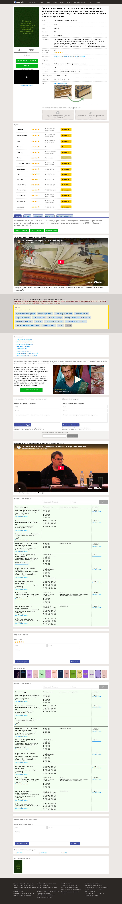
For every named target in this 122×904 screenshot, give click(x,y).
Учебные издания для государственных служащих (24, 888)
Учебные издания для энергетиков (23, 885)
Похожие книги (22, 349)
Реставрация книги (60, 83)
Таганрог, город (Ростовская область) (48, 891)
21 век (69, 2)
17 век (41, 2)
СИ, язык (63, 894)
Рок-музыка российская (91, 895)
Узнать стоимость (37, 230)
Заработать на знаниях (64, 216)
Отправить (74, 662)
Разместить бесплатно (70, 425)
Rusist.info (20, 2)
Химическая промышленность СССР (23, 893)
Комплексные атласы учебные (69, 892)
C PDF (90, 2)
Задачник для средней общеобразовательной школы (46, 894)
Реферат (57, 56)
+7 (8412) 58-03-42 (97, 581)
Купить (26, 65)
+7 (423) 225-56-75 (97, 592)
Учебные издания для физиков (22, 895)
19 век (55, 2)
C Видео (97, 2)
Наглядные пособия (67, 883)
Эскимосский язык (42, 885)
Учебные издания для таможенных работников (47, 888)
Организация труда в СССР (44, 897)
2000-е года (43, 852)
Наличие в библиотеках (25, 344)
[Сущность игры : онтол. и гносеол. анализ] (41, 674)
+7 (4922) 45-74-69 (97, 606)
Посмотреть (66, 129)
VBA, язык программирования (69, 887)
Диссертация (81, 56)
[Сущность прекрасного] (91, 674)
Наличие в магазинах (24, 351)
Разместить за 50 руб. (23, 425)
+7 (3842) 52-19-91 (97, 543)
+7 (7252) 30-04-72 (97, 520)
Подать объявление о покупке (25, 404)
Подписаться (72, 436)
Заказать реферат (21, 230)
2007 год (19, 852)
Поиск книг (32, 2)
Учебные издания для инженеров (23, 883)
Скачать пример (51, 230)
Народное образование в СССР (94, 885)
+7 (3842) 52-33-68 (97, 544)
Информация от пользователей (27, 353)
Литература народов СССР (92, 883)
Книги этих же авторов (24, 342)
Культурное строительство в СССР (94, 893)
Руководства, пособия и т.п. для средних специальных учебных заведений (96, 888)
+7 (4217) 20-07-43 (97, 554)
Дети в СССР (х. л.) (18, 891)
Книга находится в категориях (27, 355)
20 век (62, 2)
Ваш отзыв (18, 639)
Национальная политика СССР (69, 885)
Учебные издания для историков (46, 883)
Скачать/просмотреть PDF (26, 60)
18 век (48, 2)
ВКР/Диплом (72, 56)
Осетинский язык (90, 891)
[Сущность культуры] (97, 674)
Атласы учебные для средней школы (71, 889)
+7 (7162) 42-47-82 (97, 510)
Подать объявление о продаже (73, 404)
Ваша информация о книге (23, 824)
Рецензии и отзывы (23, 346)
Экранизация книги (27, 85)
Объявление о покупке (24, 339)
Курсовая (64, 56)
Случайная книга (79, 2)
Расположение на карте (21, 516)
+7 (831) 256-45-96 (97, 568)
